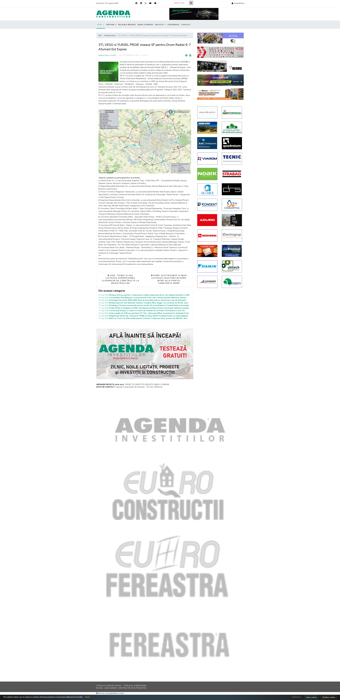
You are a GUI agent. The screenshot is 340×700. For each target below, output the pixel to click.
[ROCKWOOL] (207, 235)
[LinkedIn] (190, 55)
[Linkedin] (141, 3)
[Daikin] (207, 266)
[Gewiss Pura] (207, 251)
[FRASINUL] (232, 251)
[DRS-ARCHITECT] (232, 189)
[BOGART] (193, 14)
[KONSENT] (207, 205)
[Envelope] (155, 3)
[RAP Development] (207, 143)
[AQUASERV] (232, 282)
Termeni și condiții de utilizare (108, 685)
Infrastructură (107, 55)
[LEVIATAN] (207, 282)
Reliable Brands (127, 24)
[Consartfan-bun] (232, 205)
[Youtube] (150, 3)
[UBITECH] (232, 266)
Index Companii (145, 24)
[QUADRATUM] (232, 143)
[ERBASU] (232, 112)
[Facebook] (136, 3)
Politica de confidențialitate (135, 685)
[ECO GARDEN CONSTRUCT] (232, 128)
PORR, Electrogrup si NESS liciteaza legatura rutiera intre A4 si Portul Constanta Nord (169, 279)
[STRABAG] (232, 174)
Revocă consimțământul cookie (111, 693)
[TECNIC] (232, 159)
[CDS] (207, 112)
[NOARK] (207, 174)
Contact (186, 24)
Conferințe (173, 24)
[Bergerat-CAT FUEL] (207, 128)
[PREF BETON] (220, 94)
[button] (238, 3)
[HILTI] (220, 52)
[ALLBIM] (220, 80)
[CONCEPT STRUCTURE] (232, 220)
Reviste (159, 24)
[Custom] (145, 3)
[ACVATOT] (207, 189)
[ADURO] (207, 220)
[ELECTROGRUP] (232, 235)
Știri (99, 24)
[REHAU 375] (220, 66)
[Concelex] (220, 38)
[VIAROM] (207, 159)
